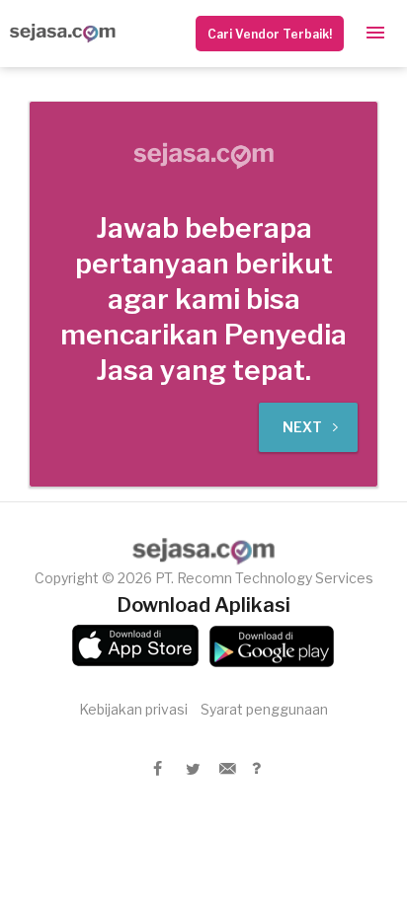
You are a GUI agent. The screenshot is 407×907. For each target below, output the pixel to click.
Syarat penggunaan (264, 709)
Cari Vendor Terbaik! (269, 34)
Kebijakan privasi (133, 709)
